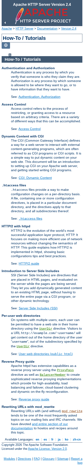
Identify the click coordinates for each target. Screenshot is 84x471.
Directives (24, 459)
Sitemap (62, 459)
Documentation (47, 28)
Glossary (48, 459)
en (37, 439)
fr (52, 439)
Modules (9, 459)
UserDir (45, 329)
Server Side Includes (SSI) (38, 308)
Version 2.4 (68, 28)
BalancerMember (53, 375)
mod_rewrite (72, 411)
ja (59, 439)
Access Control (29, 129)
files (30, 218)
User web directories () (46, 354)
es (45, 439)
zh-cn (77, 439)
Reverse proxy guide (34, 399)
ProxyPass (65, 370)
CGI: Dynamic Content (35, 178)
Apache (7, 28)
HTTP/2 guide (29, 263)
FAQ (37, 459)
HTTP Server (24, 28)
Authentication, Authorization (39, 97)
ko (66, 439)
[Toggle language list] (6, 45)
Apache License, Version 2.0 (47, 449)
